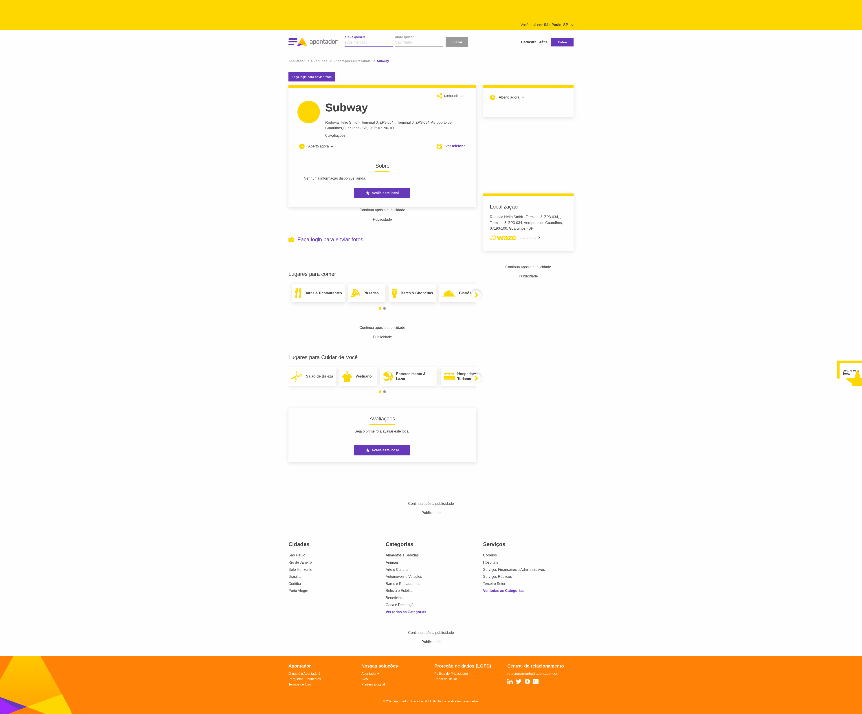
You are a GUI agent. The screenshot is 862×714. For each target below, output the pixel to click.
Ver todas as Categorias (406, 612)
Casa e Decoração (401, 605)
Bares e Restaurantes (403, 584)
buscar (457, 42)
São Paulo (296, 555)
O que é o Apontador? (304, 673)
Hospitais (490, 562)
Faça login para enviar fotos (312, 77)
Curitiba (294, 584)
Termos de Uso (299, 684)
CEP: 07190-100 (382, 128)
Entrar (562, 42)
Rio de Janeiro (300, 562)
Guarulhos (351, 128)
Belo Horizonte (300, 569)
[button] (380, 308)
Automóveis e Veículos (404, 576)
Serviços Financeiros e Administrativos (514, 569)
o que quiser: (355, 36)
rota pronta (528, 237)
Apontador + (370, 673)
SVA (364, 679)
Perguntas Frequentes (304, 679)
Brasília (294, 576)
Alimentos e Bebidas (402, 555)
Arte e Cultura (397, 569)
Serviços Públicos (497, 576)
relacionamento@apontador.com (533, 673)
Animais (392, 562)
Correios (490, 555)
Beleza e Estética (399, 591)
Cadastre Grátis (534, 42)
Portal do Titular (445, 679)
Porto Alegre (298, 591)
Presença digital (373, 684)
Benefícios (394, 598)
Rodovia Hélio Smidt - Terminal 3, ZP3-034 (359, 122)
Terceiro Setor (494, 584)
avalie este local (385, 193)
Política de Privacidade (451, 673)
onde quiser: (405, 36)
